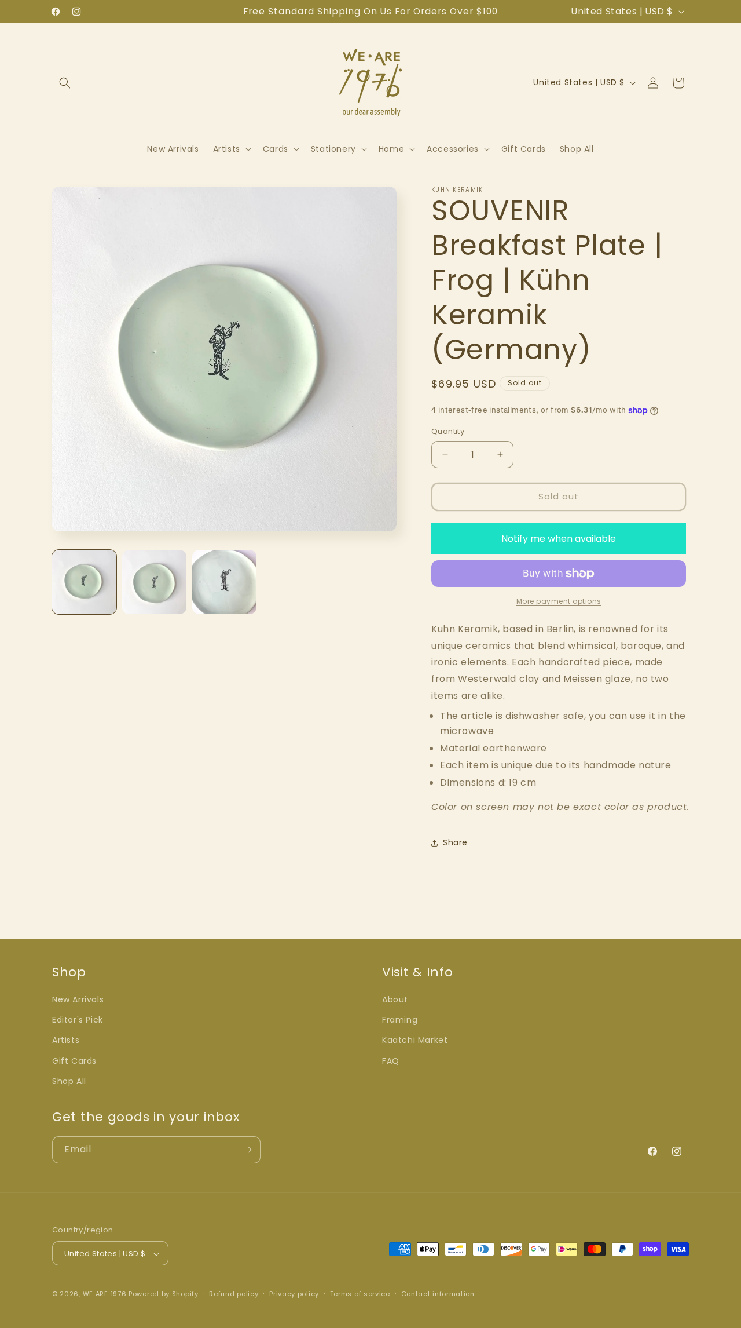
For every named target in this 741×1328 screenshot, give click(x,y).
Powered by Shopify (164, 1294)
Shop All (69, 1081)
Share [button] (455, 842)
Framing (399, 1020)
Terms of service (360, 1293)
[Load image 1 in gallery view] (84, 582)
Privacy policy (294, 1293)
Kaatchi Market (414, 1040)
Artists (65, 1040)
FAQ (390, 1061)
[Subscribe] (247, 1149)
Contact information (438, 1293)
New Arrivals (78, 999)
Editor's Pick (77, 1020)
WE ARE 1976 (105, 1294)
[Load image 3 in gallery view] (224, 582)
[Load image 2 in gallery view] (154, 582)
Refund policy (233, 1293)
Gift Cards (74, 1061)
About (395, 999)
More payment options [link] (558, 601)
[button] (65, 83)
